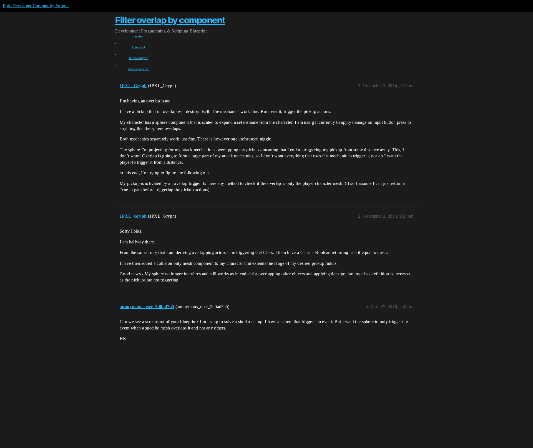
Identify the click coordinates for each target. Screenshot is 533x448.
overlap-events (138, 69)
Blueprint (138, 47)
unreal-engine (138, 58)
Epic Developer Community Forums (36, 5)
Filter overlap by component (170, 20)
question (139, 36)
